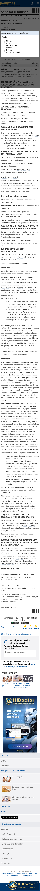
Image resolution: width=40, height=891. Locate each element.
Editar (3, 634)
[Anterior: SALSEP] (25, 626)
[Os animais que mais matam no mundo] (28, 681)
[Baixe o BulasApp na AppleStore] (25, 623)
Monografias (7, 853)
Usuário (5, 755)
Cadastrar (5, 765)
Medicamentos (7, 873)
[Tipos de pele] (7, 681)
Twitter (5, 811)
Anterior (25, 629)
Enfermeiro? (10, 50)
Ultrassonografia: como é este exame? (17, 685)
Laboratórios (7, 848)
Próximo (36, 629)
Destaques (5, 863)
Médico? (9, 41)
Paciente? (9, 43)
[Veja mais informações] (23, 885)
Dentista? (9, 48)
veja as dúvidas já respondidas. (19, 665)
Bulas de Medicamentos (12, 839)
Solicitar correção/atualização (22, 634)
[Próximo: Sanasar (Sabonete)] (36, 626)
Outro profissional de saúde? (17, 52)
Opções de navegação (11, 824)
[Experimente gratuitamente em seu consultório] (20, 724)
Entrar (3, 761)
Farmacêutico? (11, 45)
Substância (32, 873)
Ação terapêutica (13, 876)
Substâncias (7, 858)
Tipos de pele (5, 684)
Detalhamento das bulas (12, 844)
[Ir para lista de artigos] (30, 626)
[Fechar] (37, 882)
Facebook (6, 806)
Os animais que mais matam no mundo (27, 686)
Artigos (30, 629)
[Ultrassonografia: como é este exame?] (18, 681)
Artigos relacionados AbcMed (14, 770)
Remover (8, 634)
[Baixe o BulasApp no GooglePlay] (15, 623)
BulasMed (5, 829)
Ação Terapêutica (9, 834)
